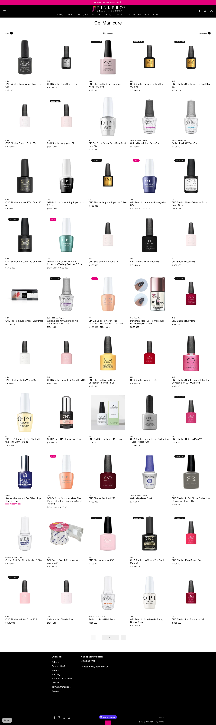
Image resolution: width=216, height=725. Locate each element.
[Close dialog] (150, 335)
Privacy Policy (94, 375)
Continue (85, 384)
